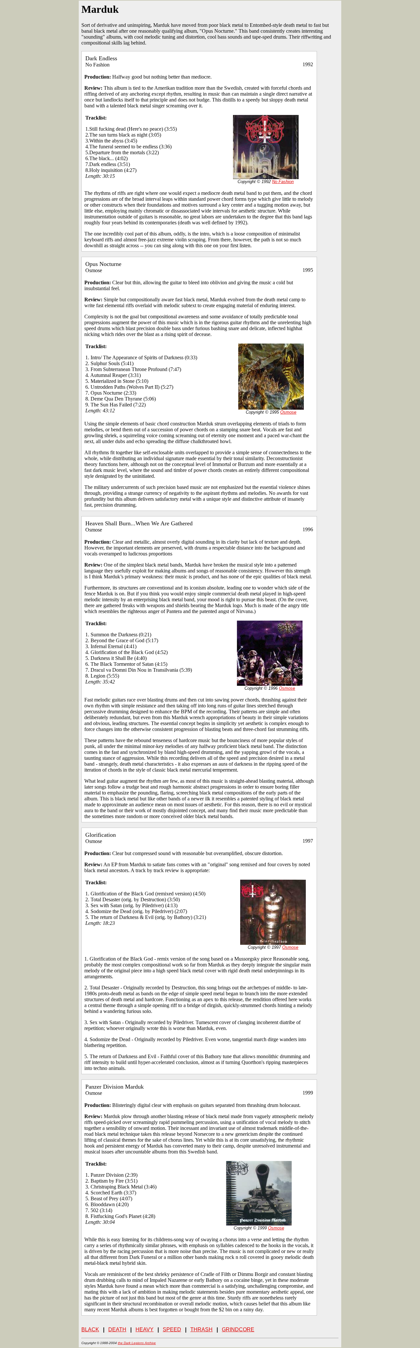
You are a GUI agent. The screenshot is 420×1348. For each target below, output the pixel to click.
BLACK (90, 1329)
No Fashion (283, 181)
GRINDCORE (238, 1329)
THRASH (201, 1329)
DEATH (117, 1329)
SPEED (172, 1329)
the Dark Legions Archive (137, 1343)
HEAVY (145, 1329)
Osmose (288, 412)
